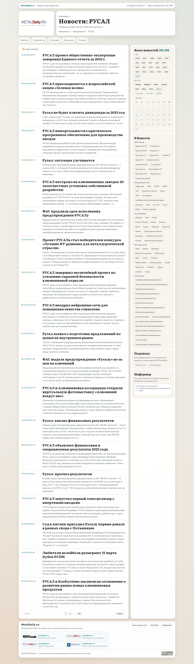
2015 (164, 63)
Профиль (150, 267)
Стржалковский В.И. (143, 178)
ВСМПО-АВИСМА (149, 209)
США (147, 217)
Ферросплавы (140, 262)
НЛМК (165, 186)
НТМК (137, 209)
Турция (145, 227)
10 (137, 115)
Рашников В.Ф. (141, 151)
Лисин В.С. (166, 155)
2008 (152, 58)
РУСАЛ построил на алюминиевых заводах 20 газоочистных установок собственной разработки (83, 185)
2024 (159, 72)
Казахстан (166, 227)
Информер (166, 625)
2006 (137, 58)
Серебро (138, 272)
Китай (154, 217)
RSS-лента (140, 365)
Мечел (162, 191)
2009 (159, 58)
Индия (153, 222)
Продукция (69, 40)
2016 (137, 67)
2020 (165, 67)
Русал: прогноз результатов (67, 473)
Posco (165, 205)
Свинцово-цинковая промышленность (149, 326)
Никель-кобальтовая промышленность (149, 307)
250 (79, 613)
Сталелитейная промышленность (147, 335)
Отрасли (82, 40)
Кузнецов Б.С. (156, 164)
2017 (144, 67)
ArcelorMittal (146, 196)
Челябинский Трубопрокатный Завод (149, 200)
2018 (151, 67)
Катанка (154, 258)
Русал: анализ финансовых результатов (78, 420)
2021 (137, 72)
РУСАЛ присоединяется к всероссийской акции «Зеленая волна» (78, 85)
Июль (151, 89)
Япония (162, 222)
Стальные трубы (155, 262)
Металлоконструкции (143, 253)
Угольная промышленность (145, 298)
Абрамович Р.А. (141, 174)
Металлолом (159, 253)
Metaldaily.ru (64, 31)
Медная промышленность (145, 312)
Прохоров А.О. (140, 155)
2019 (158, 67)
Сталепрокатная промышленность (148, 280)
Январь (138, 84)
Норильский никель (149, 191)
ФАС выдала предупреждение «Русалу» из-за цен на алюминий (82, 361)
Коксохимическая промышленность (148, 321)
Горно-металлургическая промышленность (151, 284)
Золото (145, 258)
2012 (143, 63)
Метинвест (139, 205)
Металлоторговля (142, 317)
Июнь (144, 89)
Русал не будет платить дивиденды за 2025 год (83, 112)
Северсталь (139, 186)
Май (137, 89)
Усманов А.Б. (154, 155)
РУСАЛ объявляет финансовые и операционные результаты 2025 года (75, 447)
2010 (167, 58)
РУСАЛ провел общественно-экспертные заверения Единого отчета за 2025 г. (78, 57)
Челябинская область (154, 236)
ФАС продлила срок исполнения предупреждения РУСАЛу (71, 213)
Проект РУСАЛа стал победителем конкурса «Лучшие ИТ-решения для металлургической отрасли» (83, 243)
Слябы (167, 262)
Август (159, 89)
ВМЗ (148, 205)
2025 (166, 72)
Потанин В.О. (155, 146)
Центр (137, 227)
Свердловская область (153, 231)
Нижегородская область (154, 241)
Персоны (24, 40)
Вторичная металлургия (144, 303)
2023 (152, 72)
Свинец (160, 267)
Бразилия (139, 236)
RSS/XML (154, 625)
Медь (137, 249)
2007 (145, 58)
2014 (157, 63)
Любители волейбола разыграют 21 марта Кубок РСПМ (79, 554)
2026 (137, 76)
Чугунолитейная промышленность (148, 344)
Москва (138, 241)
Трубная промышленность (145, 289)
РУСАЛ (156, 186)
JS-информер (155, 365)
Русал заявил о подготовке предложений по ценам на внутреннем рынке (81, 335)
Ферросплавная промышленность (148, 331)
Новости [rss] (32, 49)
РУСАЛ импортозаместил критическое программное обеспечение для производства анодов (82, 134)
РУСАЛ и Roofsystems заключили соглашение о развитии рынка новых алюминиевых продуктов (84, 585)
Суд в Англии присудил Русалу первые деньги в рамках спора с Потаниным (83, 526)
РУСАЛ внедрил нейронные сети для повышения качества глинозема (75, 307)
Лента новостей (139, 625)
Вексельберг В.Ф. (155, 169)
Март (156, 84)
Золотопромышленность (161, 317)
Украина (138, 217)
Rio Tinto (156, 205)
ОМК (137, 196)
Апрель (164, 84)
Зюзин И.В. (139, 160)
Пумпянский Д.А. (153, 160)
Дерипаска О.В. (141, 146)
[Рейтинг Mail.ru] (167, 653)
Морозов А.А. (140, 169)
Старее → (120, 613)
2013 (150, 63)
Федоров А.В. (155, 174)
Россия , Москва (141, 222)
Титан (147, 272)
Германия (155, 227)
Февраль (147, 84)
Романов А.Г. (155, 151)
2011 (137, 63)
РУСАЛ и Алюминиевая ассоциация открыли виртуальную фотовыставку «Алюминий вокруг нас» (82, 391)
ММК (149, 186)
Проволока (139, 267)
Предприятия (79, 31)
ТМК (137, 191)
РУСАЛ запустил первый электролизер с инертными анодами (78, 500)
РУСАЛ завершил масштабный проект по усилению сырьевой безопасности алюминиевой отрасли (78, 276)
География (54, 40)
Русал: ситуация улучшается (68, 160)
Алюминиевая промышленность (147, 294)
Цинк (137, 258)
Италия (138, 231)
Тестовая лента (141, 340)
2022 (144, 72)
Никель (145, 249)
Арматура (155, 249)
